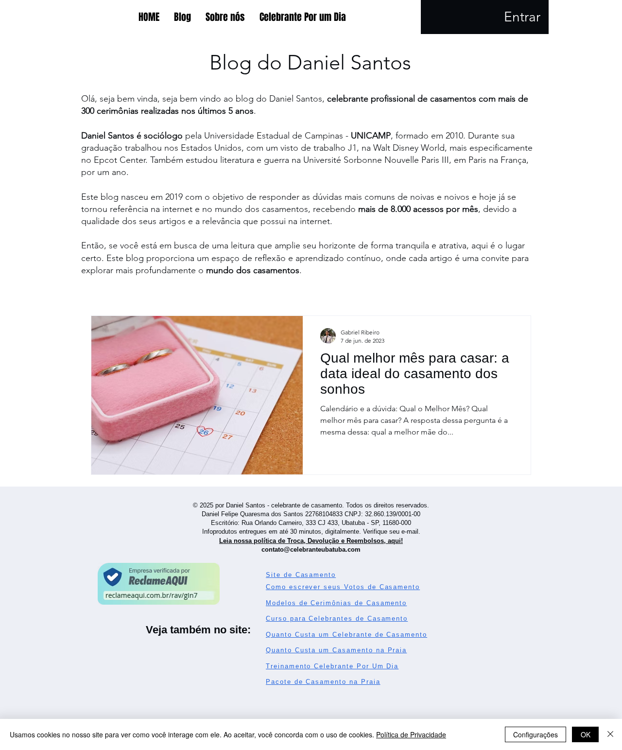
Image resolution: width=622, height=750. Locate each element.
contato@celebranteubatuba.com (311, 549)
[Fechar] (610, 734)
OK (585, 734)
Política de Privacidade (411, 734)
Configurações (535, 734)
